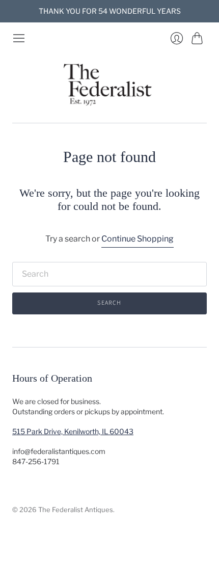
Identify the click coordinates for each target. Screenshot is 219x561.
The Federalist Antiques (75, 509)
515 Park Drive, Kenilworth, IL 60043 (72, 431)
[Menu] (19, 38)
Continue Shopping (137, 239)
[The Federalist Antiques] (109, 83)
